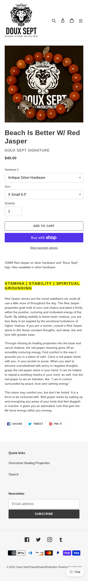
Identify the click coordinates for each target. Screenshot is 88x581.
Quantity (10, 203)
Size (7, 186)
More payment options (44, 247)
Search (14, 474)
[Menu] (80, 20)
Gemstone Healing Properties (29, 463)
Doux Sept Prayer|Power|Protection (36, 567)
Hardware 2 (12, 169)
